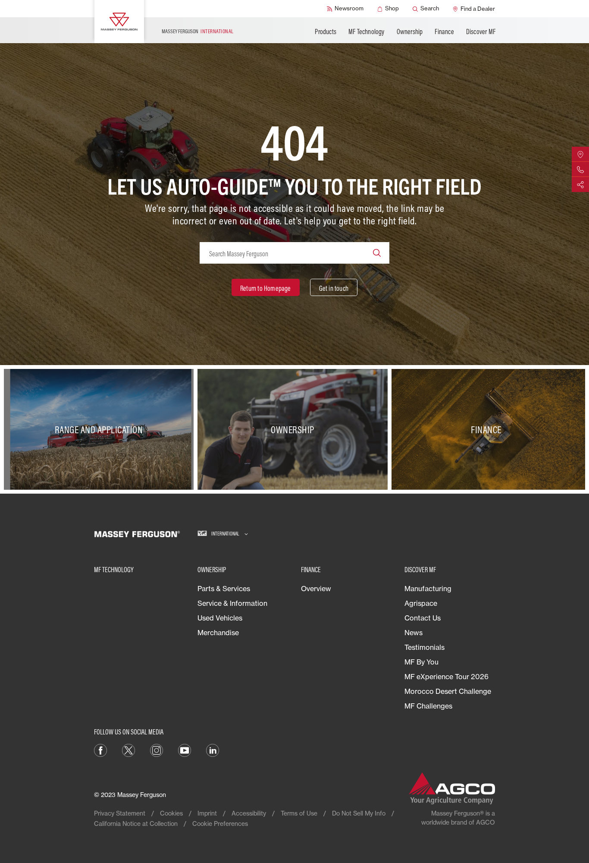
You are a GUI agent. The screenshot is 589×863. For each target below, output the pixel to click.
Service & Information (232, 603)
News (413, 632)
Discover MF (480, 31)
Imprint (207, 813)
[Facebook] (100, 749)
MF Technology (366, 31)
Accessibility (249, 813)
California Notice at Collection (136, 823)
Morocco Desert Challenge (447, 691)
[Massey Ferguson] (119, 21)
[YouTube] (184, 749)
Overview (316, 588)
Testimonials (424, 647)
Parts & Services (223, 588)
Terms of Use (299, 813)
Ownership (410, 31)
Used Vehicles (219, 618)
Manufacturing (427, 588)
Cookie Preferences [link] (220, 823)
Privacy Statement (119, 813)
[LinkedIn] (212, 749)
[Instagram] (156, 749)
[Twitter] (128, 749)
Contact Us (422, 618)
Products (325, 31)
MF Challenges (428, 706)
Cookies (171, 813)
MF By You (421, 662)
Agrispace (420, 603)
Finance (444, 31)
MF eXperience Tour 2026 (446, 676)
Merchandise (218, 632)
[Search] (377, 253)
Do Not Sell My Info (358, 813)
